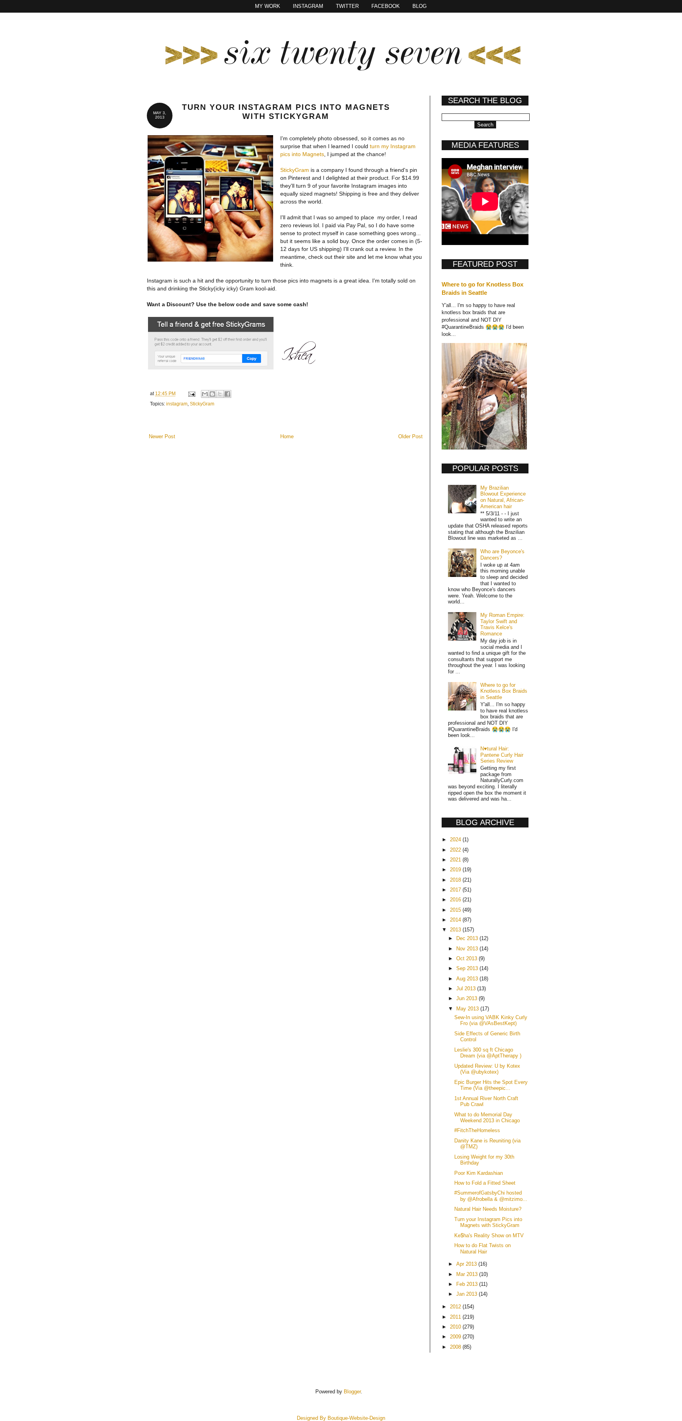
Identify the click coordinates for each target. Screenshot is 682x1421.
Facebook (385, 6)
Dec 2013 (468, 938)
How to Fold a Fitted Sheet (484, 1183)
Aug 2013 (468, 979)
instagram (176, 403)
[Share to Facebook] (227, 394)
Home (287, 436)
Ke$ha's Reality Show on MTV (489, 1235)
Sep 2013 (468, 968)
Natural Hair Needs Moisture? (487, 1209)
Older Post (410, 436)
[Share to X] (220, 394)
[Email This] (205, 394)
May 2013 (468, 1009)
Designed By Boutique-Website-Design (341, 1418)
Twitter (347, 6)
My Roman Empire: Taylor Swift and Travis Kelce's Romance (502, 624)
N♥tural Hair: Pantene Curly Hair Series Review (501, 755)
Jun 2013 (467, 998)
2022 (456, 850)
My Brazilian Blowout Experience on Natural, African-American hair (503, 497)
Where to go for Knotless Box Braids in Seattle (503, 691)
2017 (456, 890)
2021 (456, 860)
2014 (456, 920)
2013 (456, 930)
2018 (456, 880)
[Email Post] (191, 393)
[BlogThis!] (212, 394)
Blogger (352, 1392)
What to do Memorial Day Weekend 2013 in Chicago (487, 1118)
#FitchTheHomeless (477, 1130)
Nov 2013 (468, 949)
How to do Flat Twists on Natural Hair (482, 1248)
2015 (456, 910)
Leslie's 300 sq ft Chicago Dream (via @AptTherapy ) (487, 1053)
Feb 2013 (467, 1284)
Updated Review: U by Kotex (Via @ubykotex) (487, 1069)
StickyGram (294, 170)
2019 (456, 870)
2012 (456, 1307)
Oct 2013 (467, 958)
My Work (267, 6)
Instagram (308, 6)
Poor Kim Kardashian (478, 1173)
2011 (456, 1317)
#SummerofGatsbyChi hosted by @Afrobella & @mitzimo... (490, 1196)
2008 (456, 1347)
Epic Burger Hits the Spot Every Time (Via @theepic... (491, 1085)
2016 (456, 900)
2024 (456, 839)
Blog (419, 6)
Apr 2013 (467, 1264)
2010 (456, 1327)
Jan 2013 (467, 1294)
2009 (456, 1337)
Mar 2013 (467, 1274)
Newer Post (162, 436)
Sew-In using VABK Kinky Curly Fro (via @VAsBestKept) (490, 1020)
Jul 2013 (466, 988)
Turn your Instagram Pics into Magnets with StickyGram (488, 1222)
